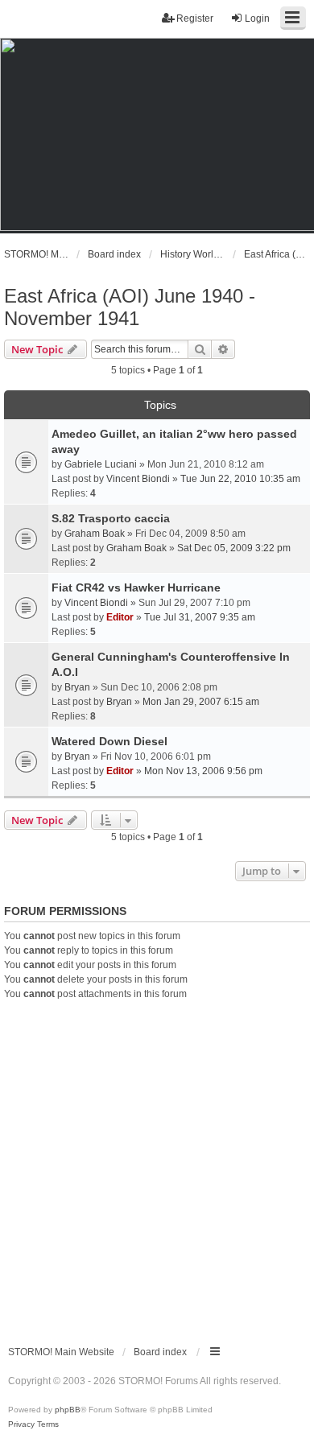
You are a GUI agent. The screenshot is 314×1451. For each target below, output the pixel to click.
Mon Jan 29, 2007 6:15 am (201, 701)
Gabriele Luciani (100, 464)
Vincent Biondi (138, 478)
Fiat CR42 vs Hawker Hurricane (136, 587)
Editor (120, 617)
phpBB (68, 1409)
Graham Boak (94, 533)
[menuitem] (21, 1424)
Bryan (77, 687)
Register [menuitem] (194, 18)
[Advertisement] (157, 1166)
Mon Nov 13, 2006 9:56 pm (203, 771)
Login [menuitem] (257, 18)
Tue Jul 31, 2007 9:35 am (199, 617)
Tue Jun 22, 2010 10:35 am (240, 478)
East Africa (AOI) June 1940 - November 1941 (129, 307)
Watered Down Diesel (109, 741)
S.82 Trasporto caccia (111, 518)
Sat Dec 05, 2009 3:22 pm (234, 548)
